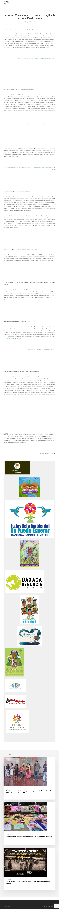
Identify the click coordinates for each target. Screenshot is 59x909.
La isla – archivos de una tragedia (48, 349)
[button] (54, 2)
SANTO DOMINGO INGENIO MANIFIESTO (18, 123)
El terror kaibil (31, 349)
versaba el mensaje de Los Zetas (10, 336)
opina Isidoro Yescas (24, 202)
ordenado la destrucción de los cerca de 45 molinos (30, 436)
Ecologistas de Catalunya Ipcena (36, 434)
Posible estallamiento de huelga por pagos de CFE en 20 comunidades (41, 123)
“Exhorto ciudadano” (41, 225)
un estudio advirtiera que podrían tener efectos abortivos (34, 386)
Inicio (5, 30)
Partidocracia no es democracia (31, 215)
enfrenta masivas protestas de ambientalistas (24, 376)
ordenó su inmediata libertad (48, 35)
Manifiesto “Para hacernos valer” (23, 225)
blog (8, 30)
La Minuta (29, 11)
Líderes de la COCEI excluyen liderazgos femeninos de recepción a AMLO (18, 167)
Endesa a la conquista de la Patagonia (48, 407)
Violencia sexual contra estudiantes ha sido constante (45, 58)
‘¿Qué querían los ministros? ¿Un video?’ (25, 58)
